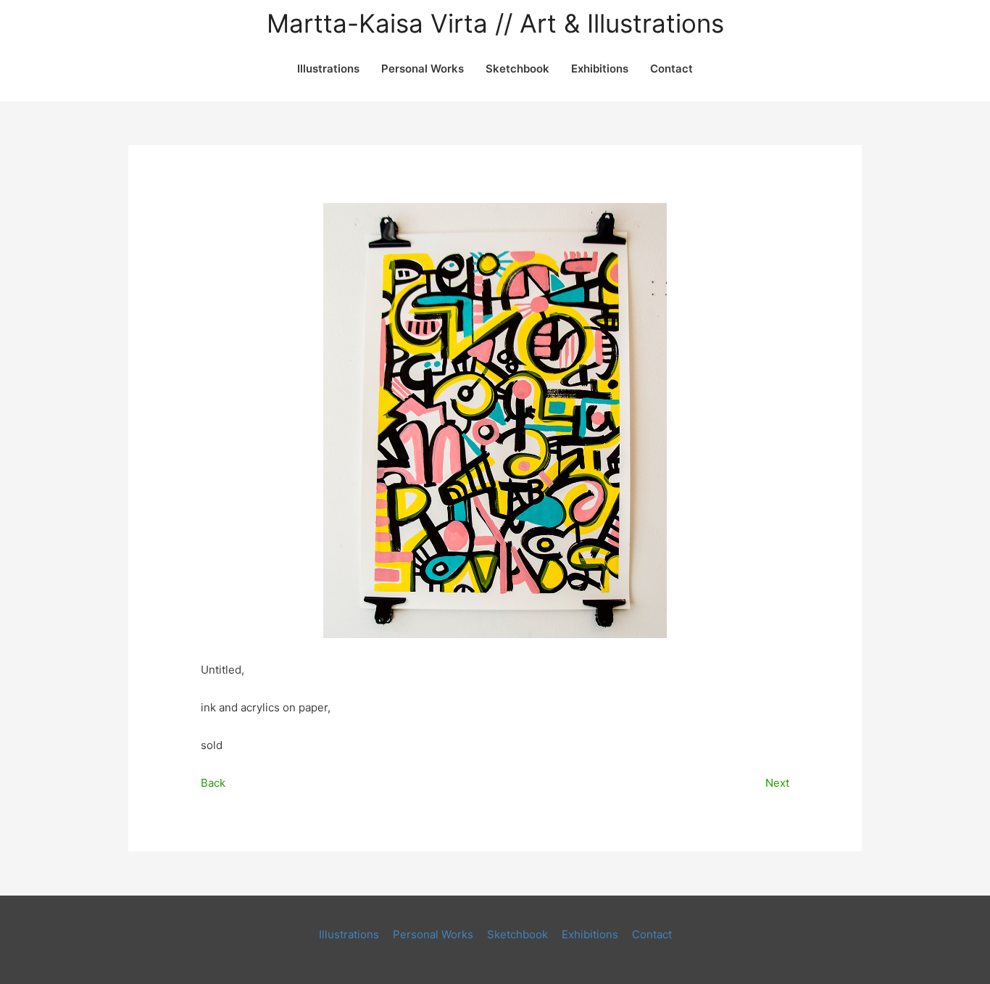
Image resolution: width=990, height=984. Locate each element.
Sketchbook (517, 68)
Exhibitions (599, 68)
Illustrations (328, 68)
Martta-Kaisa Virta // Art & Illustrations (495, 23)
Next (777, 783)
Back (213, 783)
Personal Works (422, 68)
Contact (671, 68)
